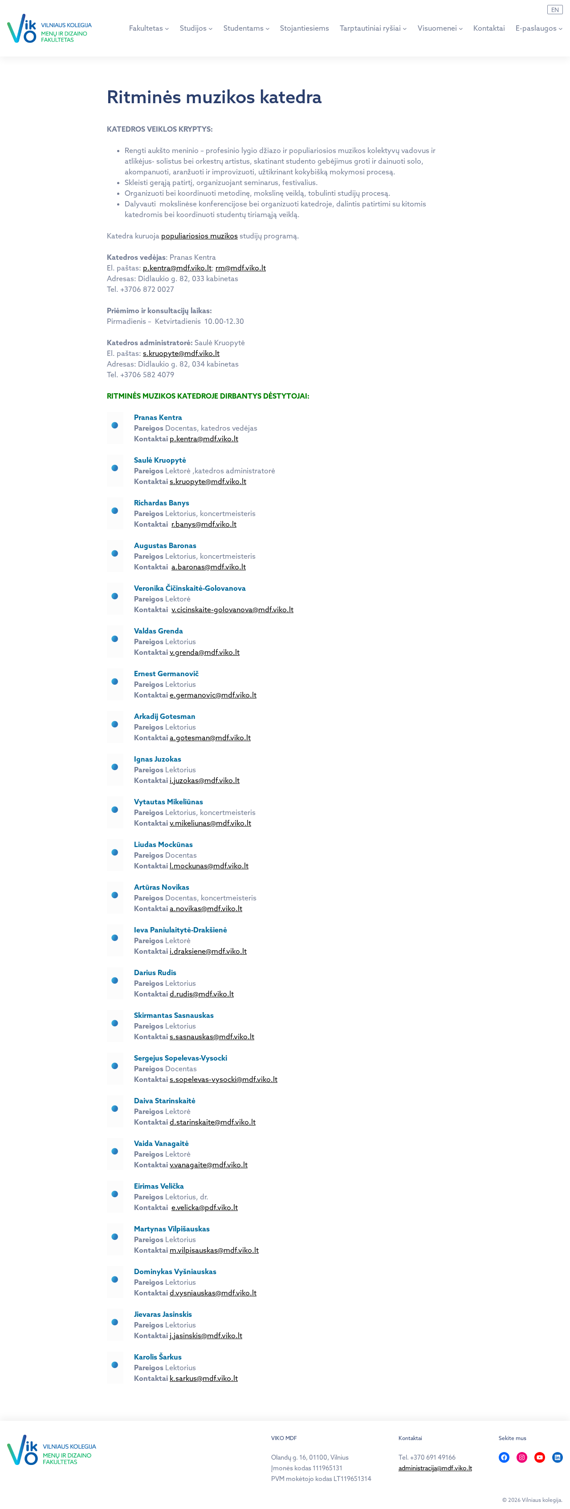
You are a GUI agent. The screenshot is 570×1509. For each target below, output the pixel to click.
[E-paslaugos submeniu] (560, 28)
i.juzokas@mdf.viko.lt (205, 780)
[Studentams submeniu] (267, 28)
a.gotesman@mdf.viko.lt (210, 737)
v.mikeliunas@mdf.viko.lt (210, 823)
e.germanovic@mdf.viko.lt (213, 694)
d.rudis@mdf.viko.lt (202, 993)
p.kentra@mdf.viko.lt (177, 267)
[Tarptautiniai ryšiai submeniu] (405, 28)
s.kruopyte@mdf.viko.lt (181, 353)
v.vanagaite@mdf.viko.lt (209, 1164)
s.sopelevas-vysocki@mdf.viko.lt (223, 1079)
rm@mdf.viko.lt (241, 267)
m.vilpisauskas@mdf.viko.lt (214, 1250)
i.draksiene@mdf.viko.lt (208, 951)
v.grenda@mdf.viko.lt (205, 652)
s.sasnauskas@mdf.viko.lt (212, 1036)
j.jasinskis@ (206, 1335)
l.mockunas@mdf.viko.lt (209, 865)
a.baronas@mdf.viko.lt (208, 566)
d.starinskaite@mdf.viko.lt (213, 1122)
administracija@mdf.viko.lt (435, 1468)
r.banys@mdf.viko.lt (203, 524)
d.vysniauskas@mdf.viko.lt (213, 1292)
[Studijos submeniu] (210, 28)
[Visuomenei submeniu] (461, 28)
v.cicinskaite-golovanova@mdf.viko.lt (232, 609)
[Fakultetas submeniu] (167, 28)
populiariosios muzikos (199, 235)
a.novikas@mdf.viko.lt (206, 908)
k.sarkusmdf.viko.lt (204, 1378)
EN (555, 9)
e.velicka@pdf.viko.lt (204, 1207)
